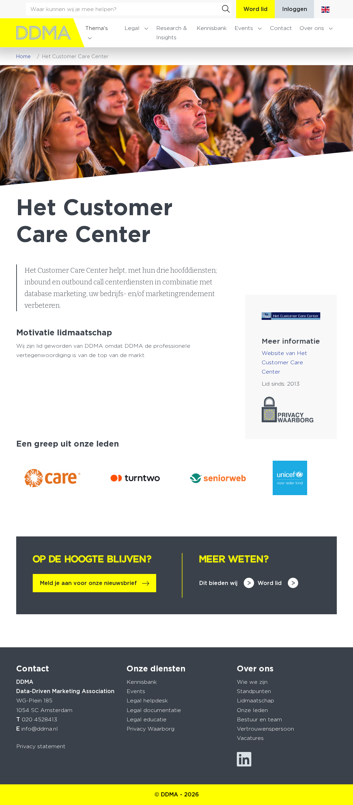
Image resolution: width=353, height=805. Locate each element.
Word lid (255, 9)
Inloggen (294, 9)
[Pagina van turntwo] (135, 478)
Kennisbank (211, 28)
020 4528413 (39, 719)
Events (243, 28)
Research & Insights (171, 33)
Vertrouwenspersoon (265, 728)
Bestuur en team (259, 719)
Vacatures (250, 738)
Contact (281, 28)
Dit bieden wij (218, 583)
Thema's (96, 28)
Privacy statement (40, 746)
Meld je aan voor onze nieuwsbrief (88, 583)
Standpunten (254, 691)
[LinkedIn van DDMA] (244, 759)
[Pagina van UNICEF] (300, 477)
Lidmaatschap (255, 700)
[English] (325, 9)
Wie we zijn (252, 682)
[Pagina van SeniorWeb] (218, 478)
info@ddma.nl (39, 728)
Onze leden (252, 710)
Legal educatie (147, 719)
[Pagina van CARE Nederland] (52, 478)
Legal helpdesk (147, 700)
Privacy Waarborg (150, 728)
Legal (132, 28)
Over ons (312, 28)
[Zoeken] (226, 9)
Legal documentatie (154, 710)
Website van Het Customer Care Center (284, 362)
